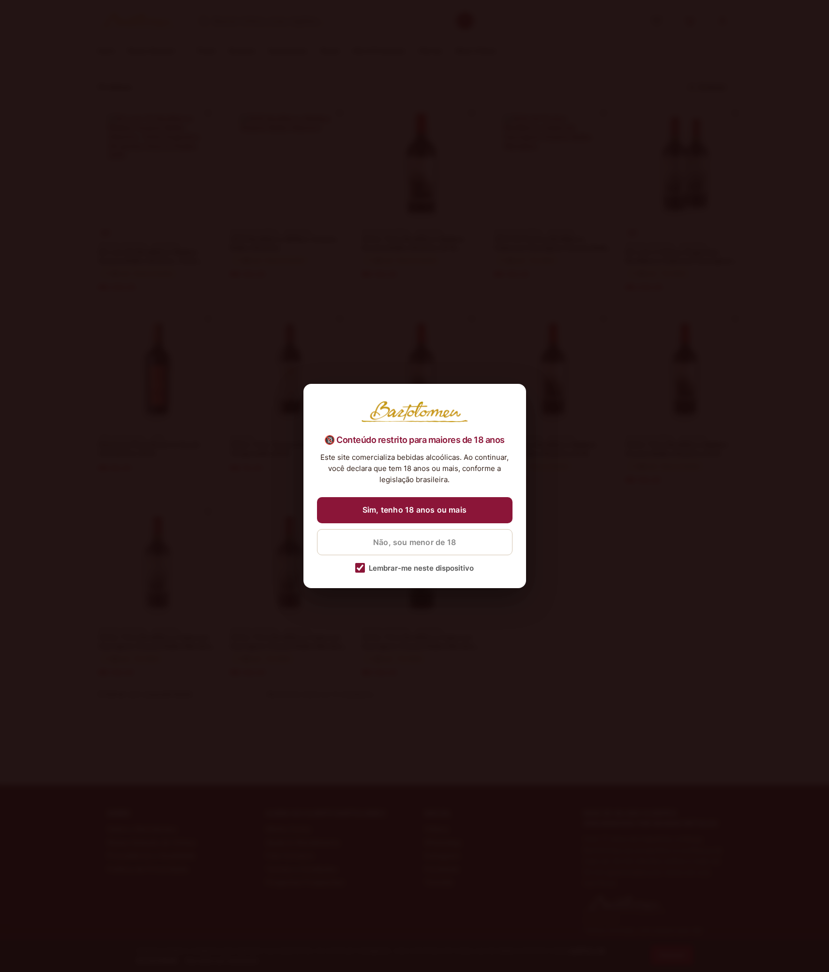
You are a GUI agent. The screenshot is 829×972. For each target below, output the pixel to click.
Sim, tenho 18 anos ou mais (414, 510)
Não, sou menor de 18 (414, 542)
